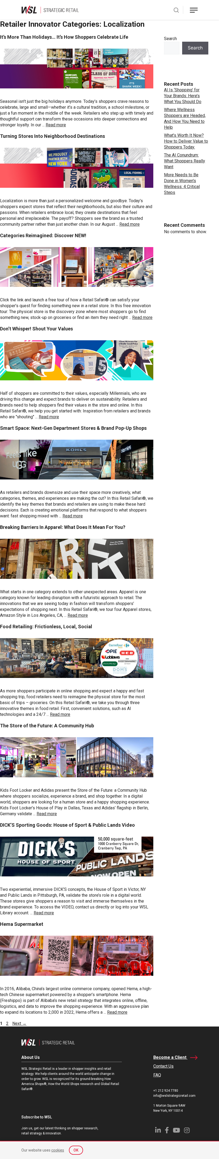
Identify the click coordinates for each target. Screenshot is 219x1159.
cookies (57, 1150)
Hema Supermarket (21, 924)
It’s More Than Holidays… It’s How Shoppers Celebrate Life (64, 37)
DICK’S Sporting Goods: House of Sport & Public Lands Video (67, 825)
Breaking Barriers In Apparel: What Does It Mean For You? (62, 527)
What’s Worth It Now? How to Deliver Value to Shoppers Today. (186, 141)
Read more (56, 124)
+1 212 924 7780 (165, 1090)
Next (19, 1023)
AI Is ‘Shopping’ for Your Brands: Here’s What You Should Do (182, 95)
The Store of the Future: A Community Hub (47, 725)
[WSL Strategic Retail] (50, 9)
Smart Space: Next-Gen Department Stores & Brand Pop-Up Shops (73, 428)
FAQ (157, 1075)
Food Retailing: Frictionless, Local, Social (46, 626)
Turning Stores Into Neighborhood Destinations (52, 136)
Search (170, 38)
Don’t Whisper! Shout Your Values (36, 328)
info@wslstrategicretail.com (174, 1096)
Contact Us (163, 1066)
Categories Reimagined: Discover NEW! (43, 235)
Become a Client (170, 1057)
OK (76, 1150)
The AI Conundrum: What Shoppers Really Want (184, 161)
